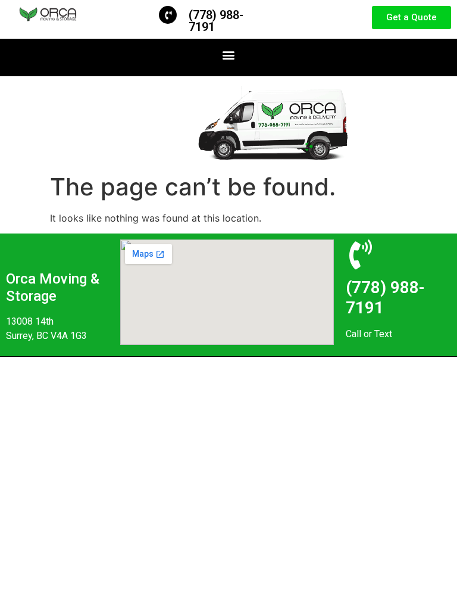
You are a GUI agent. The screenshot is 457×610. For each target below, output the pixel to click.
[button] (229, 54)
